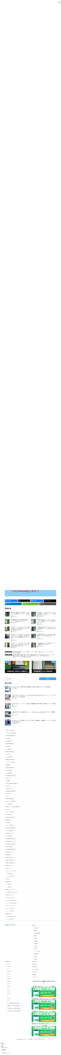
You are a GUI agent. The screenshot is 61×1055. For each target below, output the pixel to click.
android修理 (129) (9, 836)
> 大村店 (35, 948)
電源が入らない (41, 651)
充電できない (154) (9, 895)
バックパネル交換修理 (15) (11, 733)
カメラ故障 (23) (9, 884)
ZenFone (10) (8, 778)
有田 (25, 656)
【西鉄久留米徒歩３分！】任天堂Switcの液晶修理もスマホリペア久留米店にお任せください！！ (46, 636)
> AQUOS (8, 978)
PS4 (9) (7, 796)
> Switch (8, 966)
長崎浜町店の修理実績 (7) (11, 791)
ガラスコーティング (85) (10, 870)
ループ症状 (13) (9, 887)
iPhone (19, 655)
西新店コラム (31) (9, 865)
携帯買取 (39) (8, 765)
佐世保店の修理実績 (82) (11, 828)
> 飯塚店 (35, 938)
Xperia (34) (8, 754)
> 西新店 (35, 930)
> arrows (8, 983)
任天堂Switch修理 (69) (10, 730)
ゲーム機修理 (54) (9, 804)
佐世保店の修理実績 (17, 651)
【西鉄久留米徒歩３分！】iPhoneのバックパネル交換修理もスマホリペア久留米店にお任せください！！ (46, 628)
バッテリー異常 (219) (10, 876)
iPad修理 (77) (8, 738)
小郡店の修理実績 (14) (10, 743)
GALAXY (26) (8, 793)
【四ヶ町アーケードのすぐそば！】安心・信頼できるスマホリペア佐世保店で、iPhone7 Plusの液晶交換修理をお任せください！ (20, 644)
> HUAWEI (9, 981)
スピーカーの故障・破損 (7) (11, 903)
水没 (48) (7, 879)
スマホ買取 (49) (9, 749)
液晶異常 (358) (9, 881)
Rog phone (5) (8, 786)
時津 (29, 654)
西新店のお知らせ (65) (10, 857)
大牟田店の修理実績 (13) (11, 735)
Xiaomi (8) (8, 809)
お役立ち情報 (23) (9, 846)
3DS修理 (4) (8, 822)
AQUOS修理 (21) (9, 773)
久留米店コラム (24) (10, 852)
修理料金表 (8, 961)
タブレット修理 (26, 651)
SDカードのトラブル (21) (11, 905)
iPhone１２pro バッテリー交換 (48, 654)
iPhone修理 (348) (9, 814)
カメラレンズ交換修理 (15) (11, 801)
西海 (22, 654)
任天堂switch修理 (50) (10, 817)
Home (3, 1044)
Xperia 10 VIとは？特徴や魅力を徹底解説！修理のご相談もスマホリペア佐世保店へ (31, 687)
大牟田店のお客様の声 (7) (11, 838)
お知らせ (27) (8, 868)
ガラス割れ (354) (9, 873)
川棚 (22, 655)
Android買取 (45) (9, 756)
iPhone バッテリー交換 (18, 656)
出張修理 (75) (8, 746)
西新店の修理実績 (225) (10, 862)
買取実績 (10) (8, 819)
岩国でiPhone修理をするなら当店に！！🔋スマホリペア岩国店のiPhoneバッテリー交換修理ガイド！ (20, 614)
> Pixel (8, 988)
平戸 (15, 655)
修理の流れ (35, 964)
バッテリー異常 (33, 651)
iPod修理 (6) (8, 780)
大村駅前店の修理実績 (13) (11, 775)
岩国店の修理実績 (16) (10, 767)
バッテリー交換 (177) (10, 908)
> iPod (8, 968)
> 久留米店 (35, 928)
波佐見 (48, 655)
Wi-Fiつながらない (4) (10, 897)
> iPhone (8, 964)
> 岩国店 (35, 956)
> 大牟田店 (35, 943)
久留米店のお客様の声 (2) (11, 844)
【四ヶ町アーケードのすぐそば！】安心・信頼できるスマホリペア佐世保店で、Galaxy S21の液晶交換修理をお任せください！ (20, 628)
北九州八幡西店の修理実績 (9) (12, 783)
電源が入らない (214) (10, 889)
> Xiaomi (8, 993)
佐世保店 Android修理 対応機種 (14, 1008)
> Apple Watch (9, 971)
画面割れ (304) (9, 913)
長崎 (33, 654)
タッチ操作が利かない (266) (11, 892)
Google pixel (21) (9, 788)
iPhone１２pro (37, 654)
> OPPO (8, 990)
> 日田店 (35, 935)
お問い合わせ (35, 971)
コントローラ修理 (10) (10, 811)
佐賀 (33, 655)
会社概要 (34, 974)
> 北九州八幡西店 (36, 933)
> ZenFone (9, 985)
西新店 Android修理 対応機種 (13, 1005)
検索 (47, 679)
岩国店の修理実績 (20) (10, 759)
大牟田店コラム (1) (9, 833)
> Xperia (8, 973)
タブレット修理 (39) (10, 825)
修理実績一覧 (35, 966)
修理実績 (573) (9, 854)
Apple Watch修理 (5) (10, 830)
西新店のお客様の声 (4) (10, 860)
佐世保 (29, 656)
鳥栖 (44, 655)
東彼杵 (15, 654)
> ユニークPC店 (36, 951)
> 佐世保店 (35, 940)
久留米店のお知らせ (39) (11, 841)
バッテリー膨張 (16, 653)
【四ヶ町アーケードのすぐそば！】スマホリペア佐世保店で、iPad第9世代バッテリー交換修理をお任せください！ (46, 614)
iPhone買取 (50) (9, 741)
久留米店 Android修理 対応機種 (14, 1010)
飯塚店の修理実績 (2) (10, 751)
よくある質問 (35, 969)
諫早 (19, 654)
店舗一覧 (34, 925)
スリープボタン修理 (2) (10, 762)
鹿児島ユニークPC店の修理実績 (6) (13, 806)
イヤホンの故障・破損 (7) (11, 900)
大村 (26, 654)
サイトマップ (35, 977)
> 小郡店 (35, 946)
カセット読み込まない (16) (11, 916)
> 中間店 (35, 959)
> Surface (8, 998)
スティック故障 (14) (10, 919)
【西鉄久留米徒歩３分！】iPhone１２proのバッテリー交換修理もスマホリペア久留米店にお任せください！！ (46, 621)
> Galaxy (8, 976)
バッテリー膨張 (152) (10, 911)
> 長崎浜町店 (36, 953)
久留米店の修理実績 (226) (11, 849)
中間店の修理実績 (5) (10, 798)
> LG (7, 995)
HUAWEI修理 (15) (9, 770)
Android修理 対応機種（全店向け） (14, 1003)
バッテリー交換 (49, 651)
